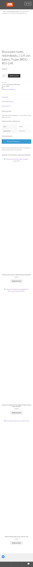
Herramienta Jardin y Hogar (13, 11)
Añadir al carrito (14, 75)
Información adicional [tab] (7, 101)
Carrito (25, 563)
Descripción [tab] (5, 97)
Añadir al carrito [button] (16, 281)
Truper (7, 86)
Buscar (16, 564)
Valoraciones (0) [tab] (6, 106)
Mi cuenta (5, 564)
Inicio (4, 11)
